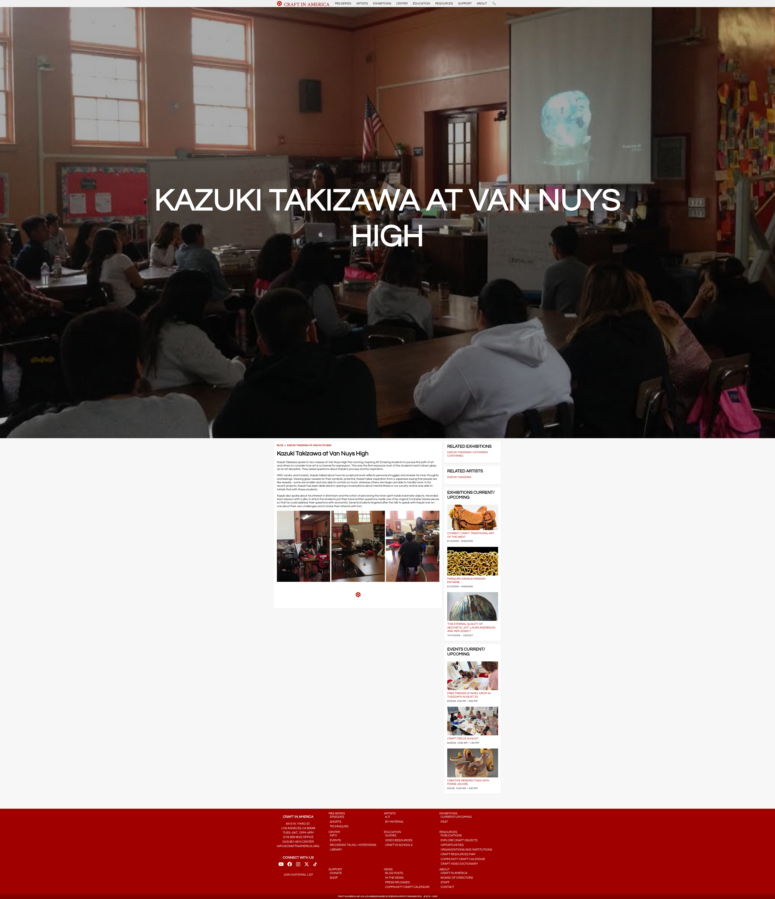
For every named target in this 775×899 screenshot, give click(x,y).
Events (335, 840)
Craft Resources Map (457, 854)
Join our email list (298, 874)
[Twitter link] (306, 865)
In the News (393, 877)
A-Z (387, 816)
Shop (333, 877)
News (388, 869)
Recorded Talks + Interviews (352, 844)
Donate (335, 873)
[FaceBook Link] (289, 865)
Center (402, 3)
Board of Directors (456, 877)
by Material (394, 821)
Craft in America (453, 873)
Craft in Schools (398, 844)
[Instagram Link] (298, 865)
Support (465, 3)
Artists (362, 3)
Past (443, 821)
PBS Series (343, 3)
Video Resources (398, 840)
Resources (444, 3)
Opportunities (451, 844)
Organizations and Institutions (465, 849)
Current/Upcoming (455, 816)
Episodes (336, 816)
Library (335, 849)
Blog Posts (393, 873)
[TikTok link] (315, 865)
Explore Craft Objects (458, 840)
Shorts (335, 821)
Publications (450, 835)
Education (421, 3)
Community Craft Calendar (462, 859)
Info (333, 835)
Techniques (338, 826)
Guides (390, 835)
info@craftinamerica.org (298, 846)
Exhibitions (382, 3)
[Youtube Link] (281, 865)
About (482, 3)
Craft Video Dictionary (458, 863)
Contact (446, 886)
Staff (444, 882)
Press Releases (397, 882)
